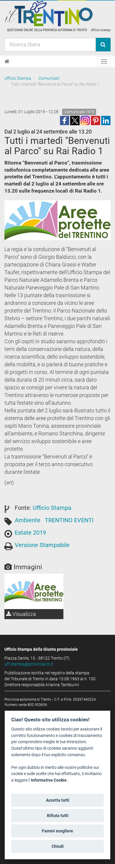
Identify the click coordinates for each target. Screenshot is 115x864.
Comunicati (49, 78)
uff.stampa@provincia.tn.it (28, 664)
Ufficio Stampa (17, 78)
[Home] (7, 61)
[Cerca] (103, 44)
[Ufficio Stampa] (57, 16)
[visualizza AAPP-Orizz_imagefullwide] (33, 591)
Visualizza (23, 614)
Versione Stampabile (42, 545)
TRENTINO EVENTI (69, 520)
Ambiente (27, 520)
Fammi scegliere (57, 831)
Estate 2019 (30, 532)
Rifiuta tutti (57, 815)
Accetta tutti (57, 800)
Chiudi (58, 846)
